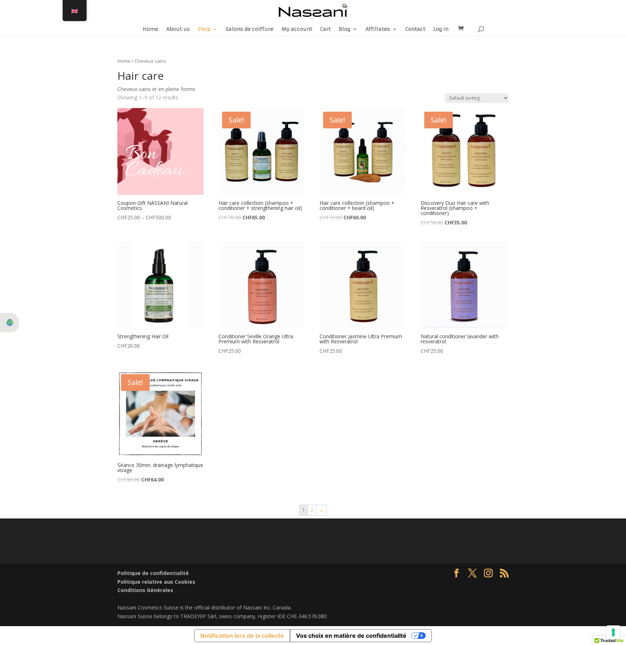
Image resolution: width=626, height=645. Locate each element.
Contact (415, 29)
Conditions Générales (145, 590)
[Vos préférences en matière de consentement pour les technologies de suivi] (613, 632)
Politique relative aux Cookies (156, 581)
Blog (344, 29)
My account (296, 29)
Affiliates (378, 29)
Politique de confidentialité (153, 573)
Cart (325, 29)
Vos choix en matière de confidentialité (351, 635)
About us (178, 29)
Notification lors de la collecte (242, 635)
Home (150, 29)
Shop (204, 29)
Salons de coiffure (250, 29)
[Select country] (9, 322)
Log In (440, 29)
